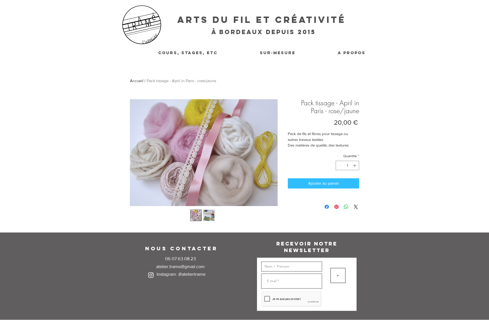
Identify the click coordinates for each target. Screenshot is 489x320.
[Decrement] (339, 165)
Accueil (136, 81)
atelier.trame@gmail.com (180, 266)
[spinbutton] (347, 165)
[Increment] (355, 165)
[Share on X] (356, 207)
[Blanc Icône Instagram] (151, 275)
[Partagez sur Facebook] (327, 207)
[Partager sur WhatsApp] (346, 207)
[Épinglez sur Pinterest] (336, 207)
